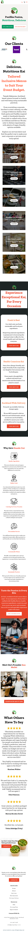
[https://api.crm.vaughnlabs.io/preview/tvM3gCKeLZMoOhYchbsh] (14, 153)
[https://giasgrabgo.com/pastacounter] (14, 242)
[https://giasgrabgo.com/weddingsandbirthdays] (14, 220)
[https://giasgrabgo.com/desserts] (14, 197)
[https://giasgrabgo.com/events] (14, 175)
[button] (26, 2)
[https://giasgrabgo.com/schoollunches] (14, 264)
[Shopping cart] (24, 2)
